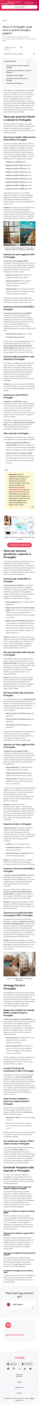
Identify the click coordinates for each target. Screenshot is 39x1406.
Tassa (4, 20)
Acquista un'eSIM (19, 7)
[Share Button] (34, 53)
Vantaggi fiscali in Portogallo (15, 75)
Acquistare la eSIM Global (19, 545)
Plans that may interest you (15, 83)
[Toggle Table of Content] (33, 60)
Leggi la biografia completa (14, 1335)
